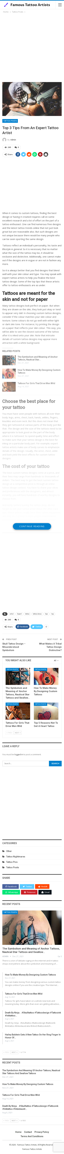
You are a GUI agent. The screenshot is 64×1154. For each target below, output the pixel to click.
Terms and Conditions (32, 1136)
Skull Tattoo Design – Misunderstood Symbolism (13, 647)
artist (12, 614)
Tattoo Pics (12, 862)
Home (18, 1132)
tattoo (27, 614)
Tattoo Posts (10, 121)
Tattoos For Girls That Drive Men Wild (36, 383)
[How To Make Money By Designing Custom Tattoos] (9, 374)
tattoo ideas (37, 614)
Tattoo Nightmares (15, 856)
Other (9, 851)
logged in (18, 754)
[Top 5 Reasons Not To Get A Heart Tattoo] (46, 711)
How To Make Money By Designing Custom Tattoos (30, 974)
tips (46, 614)
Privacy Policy (41, 1132)
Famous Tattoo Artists (32, 1149)
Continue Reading (31, 526)
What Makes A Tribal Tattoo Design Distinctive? (50, 647)
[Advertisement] (32, 47)
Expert (19, 614)
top (52, 614)
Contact (28, 1132)
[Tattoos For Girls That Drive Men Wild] (9, 387)
